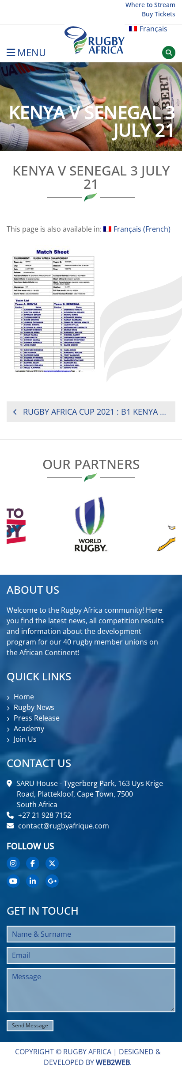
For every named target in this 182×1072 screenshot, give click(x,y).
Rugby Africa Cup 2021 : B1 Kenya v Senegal (96, 411)
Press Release (37, 718)
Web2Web (113, 1062)
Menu (31, 52)
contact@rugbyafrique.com (63, 826)
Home (24, 697)
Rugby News (34, 707)
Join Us (25, 739)
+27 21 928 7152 (44, 815)
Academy (29, 728)
